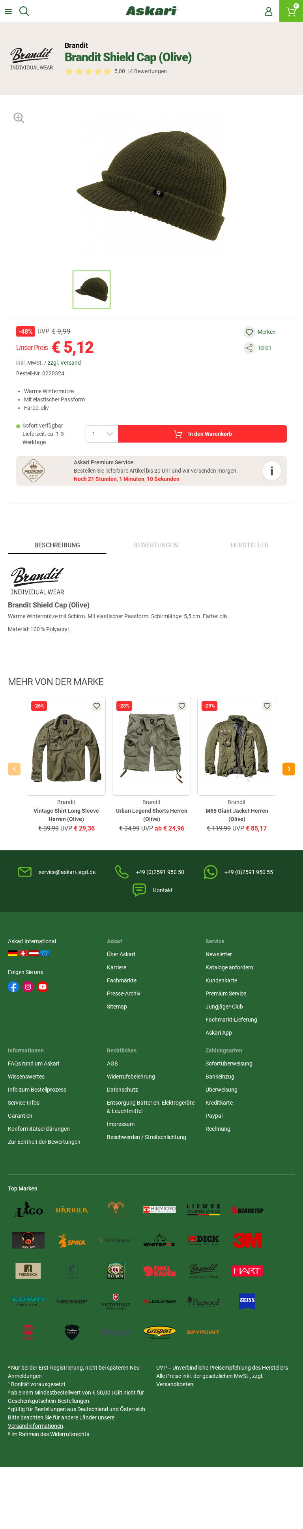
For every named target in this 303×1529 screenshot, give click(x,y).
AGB (112, 1063)
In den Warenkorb (210, 434)
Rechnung (218, 1129)
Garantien (20, 1116)
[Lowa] (28, 1301)
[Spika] (72, 1240)
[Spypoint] (203, 1332)
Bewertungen (155, 545)
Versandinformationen (35, 1426)
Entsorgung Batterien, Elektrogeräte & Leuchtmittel (151, 1106)
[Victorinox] (115, 1301)
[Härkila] (72, 1210)
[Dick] (203, 1240)
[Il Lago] (28, 1210)
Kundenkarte (221, 980)
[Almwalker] (115, 1210)
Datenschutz (122, 1089)
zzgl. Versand (64, 363)
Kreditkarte (219, 1102)
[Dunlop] (72, 1301)
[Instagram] (28, 986)
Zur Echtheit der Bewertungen (44, 1142)
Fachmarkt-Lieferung (231, 1019)
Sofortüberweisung (229, 1063)
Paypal (214, 1116)
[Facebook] (13, 986)
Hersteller (250, 545)
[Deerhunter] (115, 1240)
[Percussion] (28, 1271)
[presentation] (65, 289)
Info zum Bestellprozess (37, 1089)
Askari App (219, 1032)
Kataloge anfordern (229, 967)
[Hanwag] (28, 1332)
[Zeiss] (247, 1301)
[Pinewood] (203, 1301)
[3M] (247, 1240)
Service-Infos (23, 1102)
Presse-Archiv (123, 993)
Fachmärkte (122, 980)
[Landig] (72, 1271)
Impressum (121, 1124)
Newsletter (219, 954)
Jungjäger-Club (224, 1006)
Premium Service (226, 993)
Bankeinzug (220, 1076)
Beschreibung (57, 545)
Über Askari (121, 954)
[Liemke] (203, 1210)
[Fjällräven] (159, 1271)
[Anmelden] (268, 11)
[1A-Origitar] (28, 1240)
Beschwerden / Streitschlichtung (146, 1137)
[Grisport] (159, 1332)
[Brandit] (31, 58)
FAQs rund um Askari (33, 1063)
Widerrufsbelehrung (131, 1076)
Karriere (116, 967)
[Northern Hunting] (72, 1332)
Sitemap (117, 1006)
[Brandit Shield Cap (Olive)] (91, 289)
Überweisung (222, 1089)
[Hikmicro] (159, 1210)
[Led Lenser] (159, 1301)
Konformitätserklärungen (39, 1129)
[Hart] (247, 1271)
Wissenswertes (26, 1076)
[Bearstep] (247, 1210)
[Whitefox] (159, 1240)
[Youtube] (42, 986)
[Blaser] (115, 1332)
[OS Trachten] (115, 1271)
